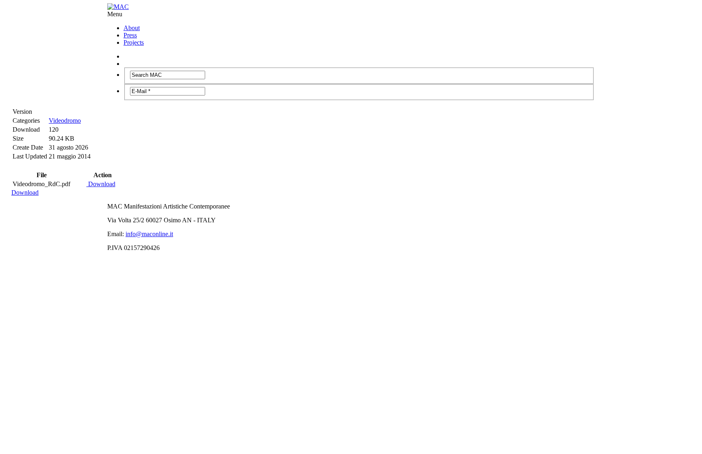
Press (130, 35)
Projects (134, 42)
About (132, 27)
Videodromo (65, 120)
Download (101, 183)
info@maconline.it (149, 233)
